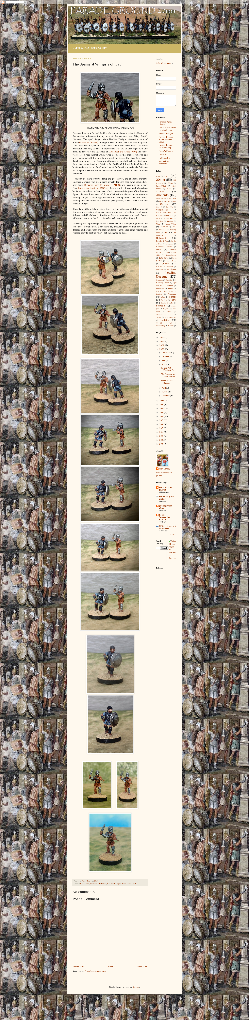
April (164, 388)
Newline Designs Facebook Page (166, 146)
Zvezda (171, 326)
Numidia (168, 280)
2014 (161, 432)
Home (110, 966)
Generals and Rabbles (166, 381)
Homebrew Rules (164, 247)
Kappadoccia (171, 255)
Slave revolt (131, 884)
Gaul (158, 224)
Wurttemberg (160, 326)
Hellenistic (161, 238)
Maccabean (171, 261)
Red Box (164, 300)
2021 (161, 404)
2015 (161, 428)
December (166, 352)
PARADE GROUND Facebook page (167, 129)
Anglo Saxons (161, 198)
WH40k (159, 323)
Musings (159, 269)
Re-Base (172, 296)
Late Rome (164, 258)
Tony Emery (164, 469)
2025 (162, 341)
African (160, 191)
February (166, 395)
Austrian (172, 198)
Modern (170, 267)
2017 (161, 420)
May (164, 364)
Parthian (169, 286)
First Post (159, 221)
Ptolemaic (172, 294)
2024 (162, 345)
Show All (173, 534)
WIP (171, 323)
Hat (166, 232)
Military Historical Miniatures (167, 527)
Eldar (158, 218)
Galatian (169, 221)
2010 (161, 444)
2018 (161, 416)
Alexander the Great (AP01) (123, 151)
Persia (170, 288)
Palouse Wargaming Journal (164, 517)
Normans (159, 280)
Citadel (159, 207)
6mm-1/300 (161, 186)
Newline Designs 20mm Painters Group (166, 139)
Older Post (142, 966)
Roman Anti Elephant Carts (168, 369)
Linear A (162, 154)
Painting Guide (162, 282)
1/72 (82, 884)
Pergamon (160, 288)
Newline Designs (114, 884)
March (165, 392)
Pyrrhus (162, 297)
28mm (170, 183)
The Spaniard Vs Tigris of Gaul (168, 375)
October (166, 356)
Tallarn (158, 317)
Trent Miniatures (170, 317)
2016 (161, 424)
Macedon (165, 263)
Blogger (136, 987)
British (174, 201)
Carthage (165, 204)
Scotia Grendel (167, 303)
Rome (124, 884)
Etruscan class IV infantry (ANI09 (102, 185)
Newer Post (78, 966)
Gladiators (102, 884)
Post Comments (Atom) (95, 971)
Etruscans (168, 218)
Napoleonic (171, 269)
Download (169, 216)
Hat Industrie (164, 158)
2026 (162, 337)
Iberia (158, 249)
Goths (174, 227)
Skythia (166, 309)
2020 (162, 408)
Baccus (166, 201)
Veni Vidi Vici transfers (164, 162)
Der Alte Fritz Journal (165, 488)
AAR (169, 188)
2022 (162, 401)
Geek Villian (170, 224)
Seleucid (160, 305)
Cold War (169, 207)
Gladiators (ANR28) (88, 142)
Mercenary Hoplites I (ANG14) (93, 188)
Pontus (159, 294)
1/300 (158, 176)
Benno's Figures (166, 151)
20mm (86, 884)
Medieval (159, 266)
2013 (161, 436)
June (164, 360)
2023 (162, 349)
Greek (162, 229)
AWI (160, 201)
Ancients (93, 884)
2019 (161, 412)
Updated (164, 320)
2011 (161, 440)
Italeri (167, 252)
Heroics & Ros (162, 241)
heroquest (169, 244)
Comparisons (162, 210)
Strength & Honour (164, 314)
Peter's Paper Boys (164, 291)
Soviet (169, 312)
